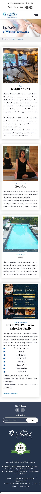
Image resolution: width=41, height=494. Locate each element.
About (9, 479)
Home (6, 39)
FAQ (35, 484)
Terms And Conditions (25, 479)
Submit (32, 420)
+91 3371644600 (16, 7)
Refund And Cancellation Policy (17, 484)
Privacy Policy (20, 481)
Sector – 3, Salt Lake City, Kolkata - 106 (20, 3)
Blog (14, 486)
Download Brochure (10, 393)
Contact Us (24, 486)
